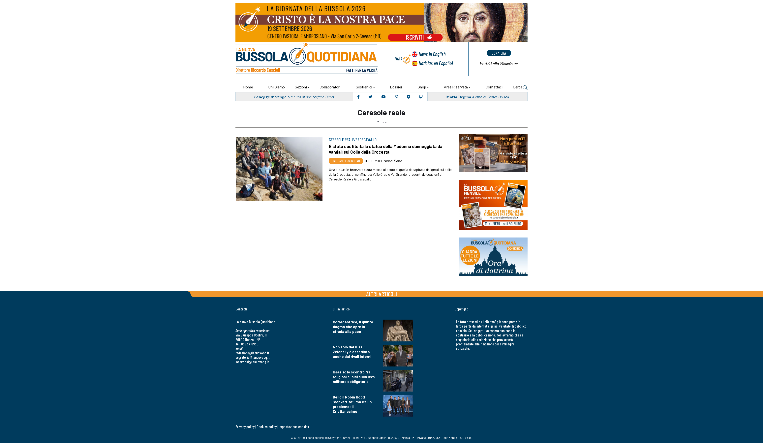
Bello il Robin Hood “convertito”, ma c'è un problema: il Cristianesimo (352, 404)
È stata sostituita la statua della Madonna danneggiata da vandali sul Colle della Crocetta (385, 149)
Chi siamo (276, 87)
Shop (422, 87)
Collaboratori (330, 87)
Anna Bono (392, 160)
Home (248, 87)
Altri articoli (381, 293)
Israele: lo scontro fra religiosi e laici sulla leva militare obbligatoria (354, 377)
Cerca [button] (518, 87)
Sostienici (364, 87)
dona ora (499, 53)
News (432, 54)
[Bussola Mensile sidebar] (493, 205)
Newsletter (499, 63)
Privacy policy (245, 426)
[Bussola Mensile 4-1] (493, 153)
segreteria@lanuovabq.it (252, 357)
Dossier (396, 87)
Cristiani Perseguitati (346, 161)
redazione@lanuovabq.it (252, 353)
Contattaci (494, 87)
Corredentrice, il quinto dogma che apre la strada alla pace (353, 327)
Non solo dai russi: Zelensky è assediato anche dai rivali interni (352, 352)
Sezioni (301, 87)
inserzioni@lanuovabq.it (252, 362)
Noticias (436, 63)
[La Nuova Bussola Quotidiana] (307, 59)
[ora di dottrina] (493, 256)
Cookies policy (267, 426)
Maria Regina (458, 97)
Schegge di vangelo (272, 97)
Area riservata (456, 87)
